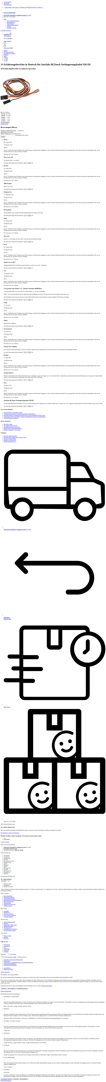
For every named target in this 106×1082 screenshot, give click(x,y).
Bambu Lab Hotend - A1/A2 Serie (12, 430)
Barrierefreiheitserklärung (10, 964)
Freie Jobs (6, 938)
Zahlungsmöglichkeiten (12, 25)
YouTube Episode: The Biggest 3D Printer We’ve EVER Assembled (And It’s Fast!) (24, 415)
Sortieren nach (16, 133)
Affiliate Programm (8, 926)
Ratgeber (6, 923)
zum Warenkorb (8, 4)
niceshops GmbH (12, 957)
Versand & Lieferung (9, 897)
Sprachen (21, 130)
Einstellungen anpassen (22, 988)
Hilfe (5, 19)
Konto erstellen (7, 41)
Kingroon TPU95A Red (10, 440)
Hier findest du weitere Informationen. (10, 833)
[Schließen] (1, 10)
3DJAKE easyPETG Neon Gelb (12, 427)
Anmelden (6, 911)
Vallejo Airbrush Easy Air (10, 441)
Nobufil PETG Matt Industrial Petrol (13, 428)
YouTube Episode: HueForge (11, 418)
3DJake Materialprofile (9, 922)
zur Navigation (7, 2)
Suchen (3, 136)
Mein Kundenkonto (8, 901)
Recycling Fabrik (8, 424)
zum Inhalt (6, 3)
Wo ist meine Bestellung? (13, 21)
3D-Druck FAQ (8, 927)
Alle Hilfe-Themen (11, 28)
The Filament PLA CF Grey (11, 425)
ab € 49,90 (17, 15)
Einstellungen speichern (6, 1079)
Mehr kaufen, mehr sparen (10, 925)
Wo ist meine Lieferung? (10, 915)
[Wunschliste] (5, 43)
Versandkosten (10, 23)
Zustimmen (3, 988)
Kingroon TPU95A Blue (10, 438)
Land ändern (13, 954)
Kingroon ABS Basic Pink (10, 436)
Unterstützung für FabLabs (10, 929)
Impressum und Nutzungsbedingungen (13, 959)
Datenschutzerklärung (46, 985)
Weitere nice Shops (8, 969)
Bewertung (10, 132)
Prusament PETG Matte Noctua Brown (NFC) (15, 437)
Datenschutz (7, 961)
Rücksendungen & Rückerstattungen (13, 900)
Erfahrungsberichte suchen (21, 135)
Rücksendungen (11, 22)
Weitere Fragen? (8, 905)
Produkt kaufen (4, 124)
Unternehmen (7, 968)
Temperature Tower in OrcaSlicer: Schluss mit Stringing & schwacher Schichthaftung (25, 416)
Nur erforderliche (11, 988)
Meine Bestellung (8, 896)
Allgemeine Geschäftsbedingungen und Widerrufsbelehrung (18, 962)
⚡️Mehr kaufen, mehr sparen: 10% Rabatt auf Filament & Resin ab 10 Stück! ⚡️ (24, 7)
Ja (24, 163)
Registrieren (7, 912)
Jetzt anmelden (7, 36)
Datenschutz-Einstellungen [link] (10, 965)
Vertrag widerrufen (5, 972)
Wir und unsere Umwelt (9, 930)
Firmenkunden (7, 903)
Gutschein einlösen (8, 916)
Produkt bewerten (5, 122)
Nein (30, 163)
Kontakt (9, 26)
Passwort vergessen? (9, 914)
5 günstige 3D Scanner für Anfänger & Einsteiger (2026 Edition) (19, 414)
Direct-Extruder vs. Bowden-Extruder (13, 412)
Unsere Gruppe (7, 935)
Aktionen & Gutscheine (9, 904)
